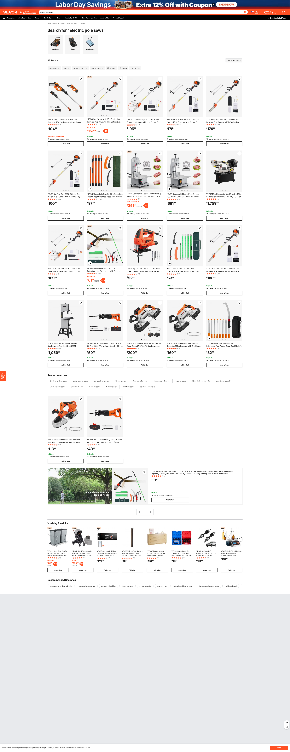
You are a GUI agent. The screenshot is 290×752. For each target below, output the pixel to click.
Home (49, 23)
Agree (279, 747)
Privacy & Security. (84, 747)
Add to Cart (66, 144)
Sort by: (230, 60)
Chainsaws (82, 23)
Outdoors (56, 23)
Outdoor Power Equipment (69, 23)
